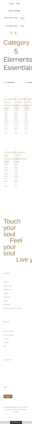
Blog (4, 346)
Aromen (6, 339)
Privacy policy (23, 407)
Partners (6, 342)
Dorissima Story (8, 331)
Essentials (6, 304)
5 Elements (7, 297)
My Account (16, 422)
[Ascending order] (21, 82)
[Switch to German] (11, 33)
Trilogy (5, 293)
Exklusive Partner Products (12, 308)
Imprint (15, 407)
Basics (5, 301)
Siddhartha (7, 289)
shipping (6, 121)
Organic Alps (7, 286)
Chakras (6, 282)
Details (6, 92)
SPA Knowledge (8, 335)
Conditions (8, 409)
